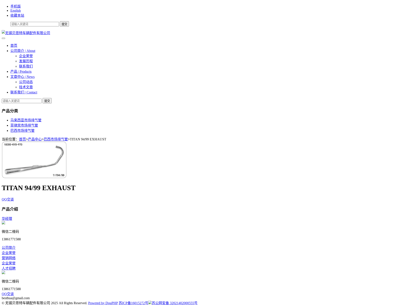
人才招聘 (9, 268)
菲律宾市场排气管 (24, 125)
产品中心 (35, 139)
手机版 (15, 6)
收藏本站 (17, 15)
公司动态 (26, 82)
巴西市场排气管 (22, 130)
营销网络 (9, 258)
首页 (13, 45)
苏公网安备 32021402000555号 (175, 303)
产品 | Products (21, 71)
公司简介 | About (22, 51)
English (15, 10)
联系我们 (26, 66)
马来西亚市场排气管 (26, 120)
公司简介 (9, 247)
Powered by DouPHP (103, 303)
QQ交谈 (8, 199)
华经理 (7, 218)
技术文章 (26, 87)
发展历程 (26, 61)
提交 (47, 101)
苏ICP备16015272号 (133, 303)
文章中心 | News (22, 77)
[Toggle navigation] (3, 38)
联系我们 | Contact (23, 92)
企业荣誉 (26, 56)
